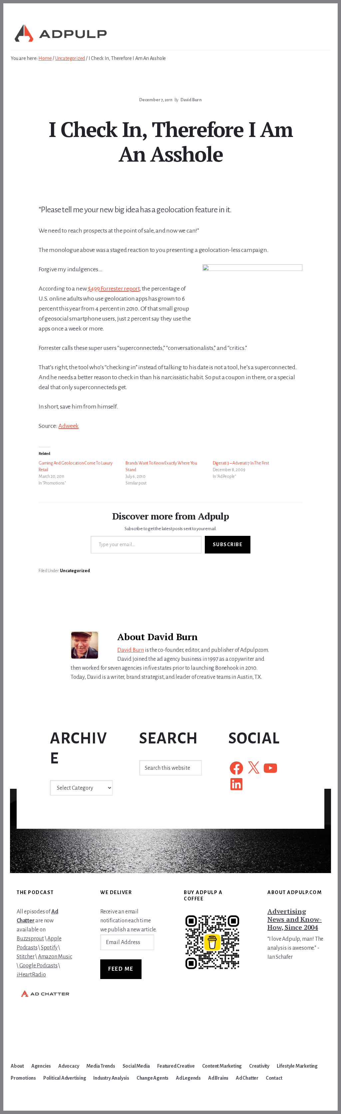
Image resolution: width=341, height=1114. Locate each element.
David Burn (130, 650)
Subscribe (228, 544)
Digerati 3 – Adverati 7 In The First (241, 463)
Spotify (49, 948)
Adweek (68, 426)
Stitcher (25, 957)
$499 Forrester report (114, 288)
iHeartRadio (31, 975)
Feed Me (121, 969)
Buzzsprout (30, 939)
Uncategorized (75, 570)
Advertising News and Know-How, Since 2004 (294, 919)
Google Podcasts (38, 966)
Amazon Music (55, 957)
